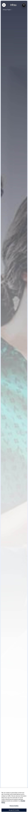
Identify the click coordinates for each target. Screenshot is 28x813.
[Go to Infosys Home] (14, 5)
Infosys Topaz (7, 9)
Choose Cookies (14, 805)
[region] (14, 800)
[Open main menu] (4, 5)
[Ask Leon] (24, 5)
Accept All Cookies (14, 810)
